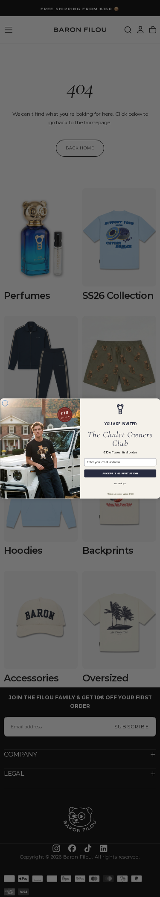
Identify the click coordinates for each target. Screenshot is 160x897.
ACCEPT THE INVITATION (120, 473)
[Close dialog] (5, 403)
